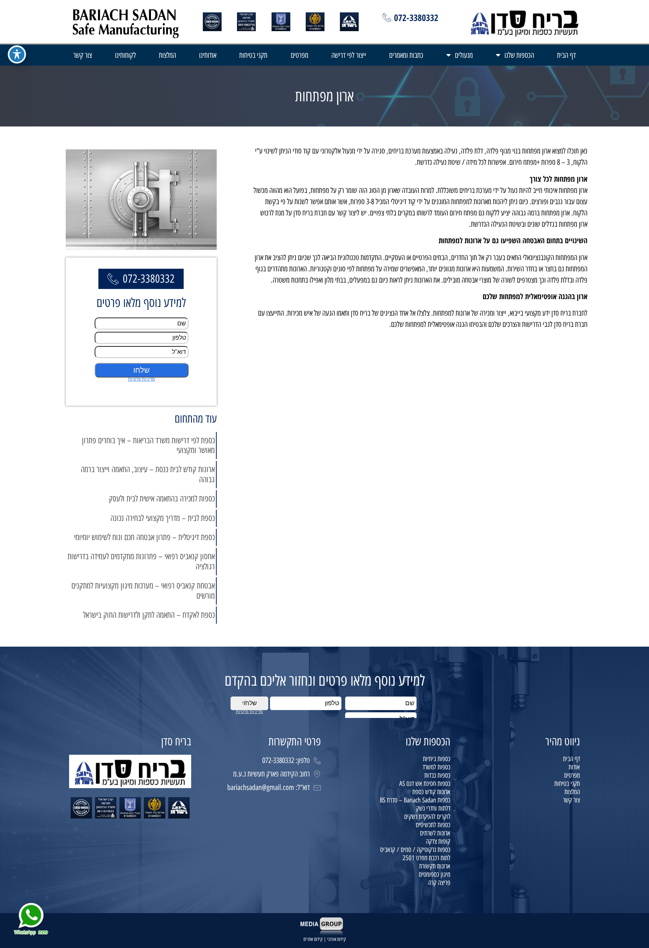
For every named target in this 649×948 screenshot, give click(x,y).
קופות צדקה (438, 841)
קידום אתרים (313, 939)
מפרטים (299, 55)
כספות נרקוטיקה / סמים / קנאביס (415, 850)
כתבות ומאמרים (406, 55)
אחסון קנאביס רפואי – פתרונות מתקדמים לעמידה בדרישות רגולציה (141, 561)
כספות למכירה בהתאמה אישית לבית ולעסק (162, 499)
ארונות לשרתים (435, 833)
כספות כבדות (437, 775)
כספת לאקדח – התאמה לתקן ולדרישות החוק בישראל (149, 615)
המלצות (167, 55)
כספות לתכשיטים (433, 825)
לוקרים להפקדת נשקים (427, 817)
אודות (574, 767)
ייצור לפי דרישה (348, 55)
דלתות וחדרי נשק (433, 808)
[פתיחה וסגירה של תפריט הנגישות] (17, 54)
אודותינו (207, 55)
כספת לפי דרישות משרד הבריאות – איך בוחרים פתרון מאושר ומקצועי (148, 445)
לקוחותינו (125, 55)
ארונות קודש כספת (431, 792)
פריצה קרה (439, 883)
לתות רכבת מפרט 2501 (426, 858)
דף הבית (566, 55)
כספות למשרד (436, 767)
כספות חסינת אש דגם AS (424, 783)
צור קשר (82, 55)
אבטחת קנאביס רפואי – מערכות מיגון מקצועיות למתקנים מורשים (143, 590)
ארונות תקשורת (434, 866)
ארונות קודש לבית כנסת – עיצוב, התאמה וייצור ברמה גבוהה (148, 474)
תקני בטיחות (253, 55)
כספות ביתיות (436, 759)
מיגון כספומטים (434, 874)
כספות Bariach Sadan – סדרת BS (415, 800)
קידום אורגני (336, 939)
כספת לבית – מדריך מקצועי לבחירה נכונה (162, 518)
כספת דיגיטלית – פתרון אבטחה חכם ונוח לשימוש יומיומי (144, 537)
